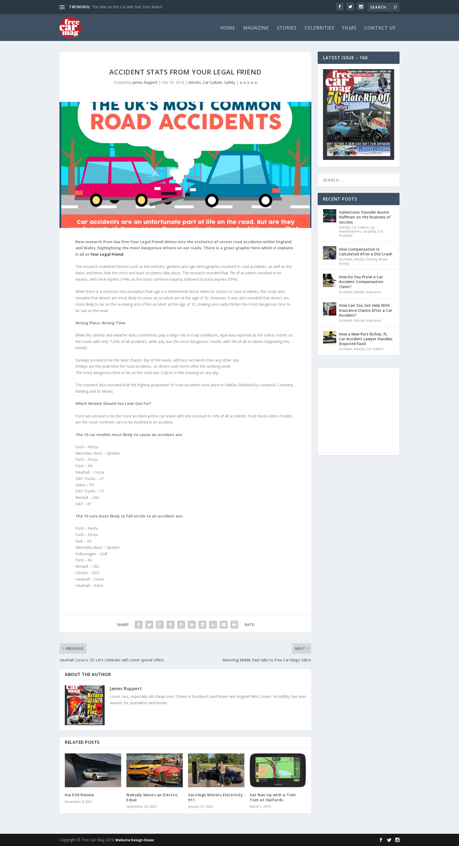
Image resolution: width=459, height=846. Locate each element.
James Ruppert (145, 82)
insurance (373, 292)
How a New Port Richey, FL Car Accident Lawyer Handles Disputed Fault (365, 338)
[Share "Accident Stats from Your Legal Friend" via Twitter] (149, 624)
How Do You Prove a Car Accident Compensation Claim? (361, 281)
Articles (194, 82)
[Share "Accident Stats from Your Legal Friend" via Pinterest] (181, 624)
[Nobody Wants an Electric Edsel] (154, 770)
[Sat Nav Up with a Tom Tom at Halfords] (278, 770)
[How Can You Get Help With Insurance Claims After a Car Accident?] (329, 309)
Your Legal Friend (106, 254)
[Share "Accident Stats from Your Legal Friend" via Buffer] (202, 624)
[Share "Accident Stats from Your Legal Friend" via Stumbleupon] (213, 624)
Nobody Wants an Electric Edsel (152, 797)
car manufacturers (357, 229)
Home (227, 28)
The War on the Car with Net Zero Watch (127, 6)
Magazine (256, 28)
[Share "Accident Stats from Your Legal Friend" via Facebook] (138, 624)
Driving (371, 259)
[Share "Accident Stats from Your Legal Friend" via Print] (234, 624)
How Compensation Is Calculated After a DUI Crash (365, 251)
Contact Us (380, 28)
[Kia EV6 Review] (93, 770)
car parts (369, 231)
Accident (345, 259)
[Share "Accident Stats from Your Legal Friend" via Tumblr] (170, 624)
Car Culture (212, 82)
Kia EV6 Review (79, 794)
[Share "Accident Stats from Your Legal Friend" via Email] (223, 624)
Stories (286, 28)
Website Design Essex (134, 839)
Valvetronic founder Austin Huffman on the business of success (365, 217)
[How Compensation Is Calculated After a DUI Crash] (329, 252)
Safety (229, 82)
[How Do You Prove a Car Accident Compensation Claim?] (329, 280)
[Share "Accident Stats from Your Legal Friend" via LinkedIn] (191, 624)
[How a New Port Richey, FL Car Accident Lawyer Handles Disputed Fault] (329, 337)
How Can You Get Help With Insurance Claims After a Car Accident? (365, 310)
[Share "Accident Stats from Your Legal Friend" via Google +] (160, 624)
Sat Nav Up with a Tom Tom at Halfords (273, 797)
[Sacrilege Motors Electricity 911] (216, 770)
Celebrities (319, 28)
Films (349, 28)
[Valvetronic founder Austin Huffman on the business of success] (329, 215)
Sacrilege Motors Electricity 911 (215, 797)
